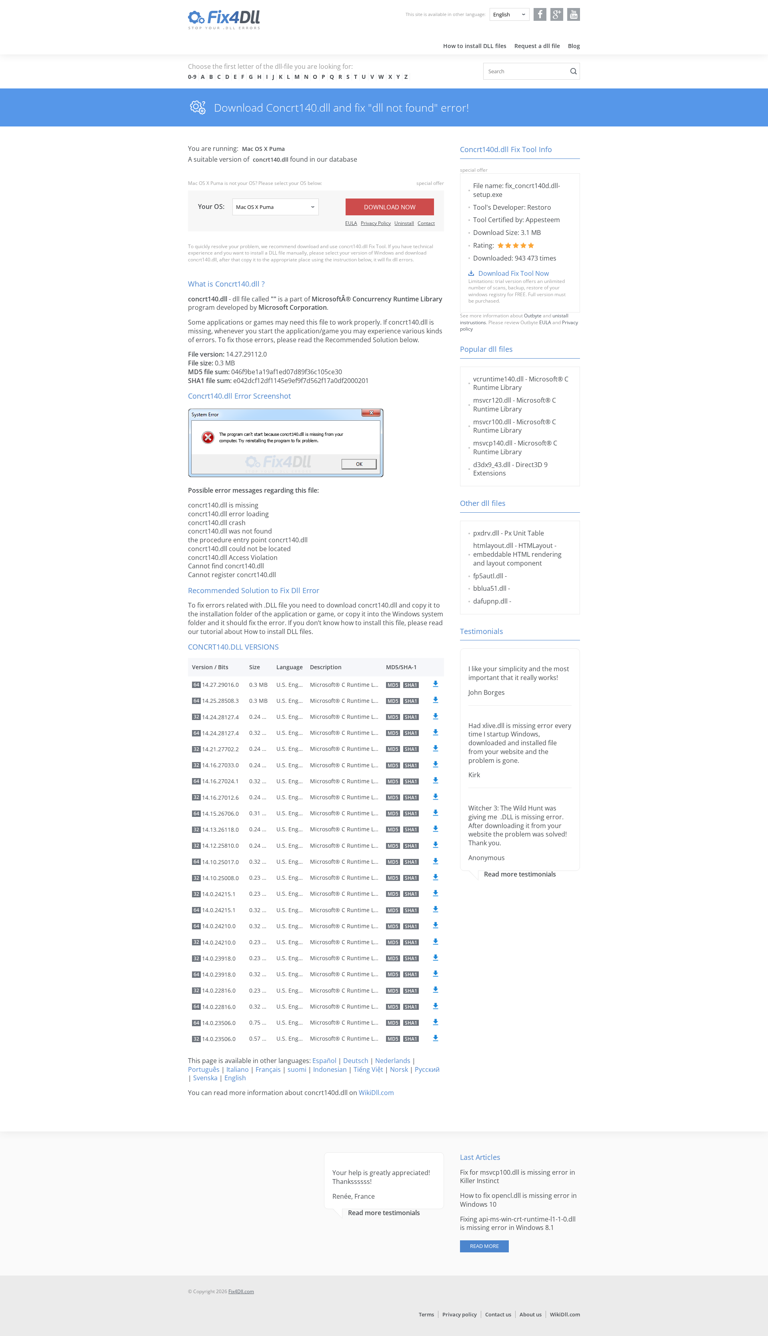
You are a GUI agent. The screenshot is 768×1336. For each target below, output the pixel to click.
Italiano (237, 1069)
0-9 (192, 76)
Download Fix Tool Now (513, 273)
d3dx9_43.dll (491, 464)
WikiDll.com (376, 1092)
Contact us (498, 1314)
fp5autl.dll (488, 576)
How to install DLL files (474, 46)
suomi (297, 1069)
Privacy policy (459, 1314)
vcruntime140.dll (498, 379)
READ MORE (484, 1246)
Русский (427, 1069)
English (235, 1077)
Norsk (399, 1069)
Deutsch (355, 1060)
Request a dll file (537, 46)
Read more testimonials (520, 874)
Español (324, 1060)
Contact (426, 223)
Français (268, 1069)
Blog (574, 46)
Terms (426, 1314)
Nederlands (392, 1060)
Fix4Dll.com (241, 1291)
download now (390, 207)
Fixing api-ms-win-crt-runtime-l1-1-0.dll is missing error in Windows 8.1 (518, 1223)
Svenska (205, 1077)
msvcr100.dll (492, 421)
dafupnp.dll (490, 601)
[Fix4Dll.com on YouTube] (574, 14)
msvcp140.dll (492, 443)
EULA (351, 223)
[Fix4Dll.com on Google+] (557, 14)
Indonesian (330, 1069)
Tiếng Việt (368, 1069)
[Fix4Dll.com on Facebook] (540, 14)
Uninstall (404, 223)
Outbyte (533, 315)
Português (204, 1069)
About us (531, 1314)
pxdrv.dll (486, 533)
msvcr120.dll (492, 400)
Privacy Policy (376, 223)
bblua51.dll (489, 588)
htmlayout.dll (493, 545)
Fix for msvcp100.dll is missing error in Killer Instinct (517, 1177)
